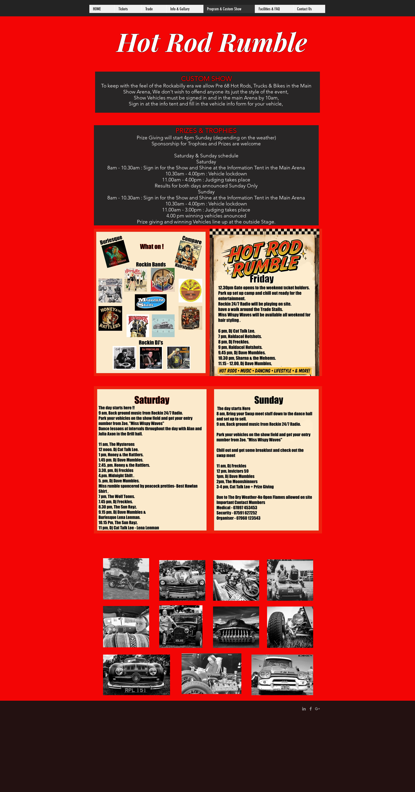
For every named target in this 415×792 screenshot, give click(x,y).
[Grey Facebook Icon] (310, 708)
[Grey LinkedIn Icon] (303, 708)
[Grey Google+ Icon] (317, 708)
